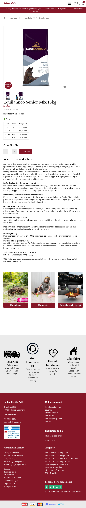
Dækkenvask (9, 475)
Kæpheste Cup (10, 483)
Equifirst (7, 106)
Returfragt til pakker (53, 418)
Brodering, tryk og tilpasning (16, 464)
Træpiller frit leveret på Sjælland (58, 461)
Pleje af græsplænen (53, 436)
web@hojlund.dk (15, 422)
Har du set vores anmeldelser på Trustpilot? (63, 492)
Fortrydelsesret (51, 413)
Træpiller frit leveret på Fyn (56, 452)
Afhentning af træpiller (54, 470)
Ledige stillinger (10, 458)
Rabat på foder (10, 472)
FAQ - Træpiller (51, 473)
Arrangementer (10, 486)
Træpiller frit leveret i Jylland (57, 455)
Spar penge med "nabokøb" (56, 464)
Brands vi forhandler (12, 477)
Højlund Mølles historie (13, 455)
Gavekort (7, 469)
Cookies (48, 421)
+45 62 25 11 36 (77, 9)
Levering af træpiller (53, 467)
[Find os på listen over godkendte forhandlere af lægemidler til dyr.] (12, 432)
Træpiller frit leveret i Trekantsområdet (61, 458)
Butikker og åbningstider (14, 461)
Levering (48, 410)
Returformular (51, 415)
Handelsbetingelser (53, 407)
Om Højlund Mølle (11, 452)
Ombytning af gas (11, 480)
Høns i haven (50, 440)
